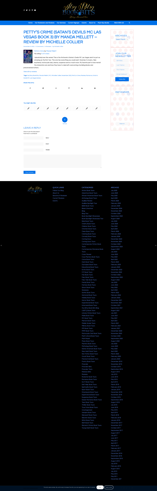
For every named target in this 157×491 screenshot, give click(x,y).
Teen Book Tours (87, 402)
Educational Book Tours (90, 267)
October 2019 (115, 367)
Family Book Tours (88, 282)
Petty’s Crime (39, 51)
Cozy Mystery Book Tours (91, 257)
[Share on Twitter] (43, 88)
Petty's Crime (76, 75)
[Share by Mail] (94, 88)
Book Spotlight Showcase (91, 216)
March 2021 (115, 323)
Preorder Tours (87, 369)
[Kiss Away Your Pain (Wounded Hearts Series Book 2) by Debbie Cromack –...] (1, 245)
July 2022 (114, 282)
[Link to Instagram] (29, 10)
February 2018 (116, 418)
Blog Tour (85, 213)
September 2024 (117, 216)
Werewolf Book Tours (89, 415)
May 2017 (114, 440)
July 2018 (114, 405)
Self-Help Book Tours (89, 384)
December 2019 (116, 361)
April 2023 (114, 259)
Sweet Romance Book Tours (92, 400)
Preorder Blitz (87, 367)
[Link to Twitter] (26, 10)
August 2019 (115, 372)
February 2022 (116, 295)
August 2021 (115, 310)
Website (48, 149)
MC (50, 75)
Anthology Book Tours (89, 198)
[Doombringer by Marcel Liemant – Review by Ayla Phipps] (28, 108)
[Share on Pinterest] (69, 88)
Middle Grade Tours (88, 323)
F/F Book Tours (87, 272)
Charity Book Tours (88, 224)
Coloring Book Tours (89, 234)
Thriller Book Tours (88, 405)
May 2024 (114, 226)
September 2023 (117, 247)
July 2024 (114, 221)
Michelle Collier (58, 46)
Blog (83, 211)
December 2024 (116, 208)
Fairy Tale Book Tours (89, 280)
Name (47, 137)
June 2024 (114, 224)
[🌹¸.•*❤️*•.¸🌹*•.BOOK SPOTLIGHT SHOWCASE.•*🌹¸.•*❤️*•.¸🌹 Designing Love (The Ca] (118, 118)
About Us (56, 193)
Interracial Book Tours (89, 305)
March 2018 (115, 415)
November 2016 (116, 456)
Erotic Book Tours (88, 270)
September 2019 (117, 369)
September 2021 (117, 308)
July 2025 (114, 190)
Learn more (109, 487)
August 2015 (115, 469)
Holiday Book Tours (88, 298)
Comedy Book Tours (89, 236)
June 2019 (114, 377)
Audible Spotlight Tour (89, 203)
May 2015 (114, 474)
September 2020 (117, 338)
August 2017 (115, 433)
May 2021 (114, 318)
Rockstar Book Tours (89, 377)
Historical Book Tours (89, 295)
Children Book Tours (89, 226)
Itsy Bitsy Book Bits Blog (90, 308)
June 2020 (114, 346)
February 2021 (116, 326)
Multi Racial (86, 338)
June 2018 (114, 407)
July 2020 (114, 344)
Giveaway (85, 290)
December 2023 (116, 239)
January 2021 (115, 328)
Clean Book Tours (88, 231)
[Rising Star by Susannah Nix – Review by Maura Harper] (67, 108)
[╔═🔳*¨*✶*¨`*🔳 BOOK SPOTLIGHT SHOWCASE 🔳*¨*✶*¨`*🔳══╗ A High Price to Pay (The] (118, 104)
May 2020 (114, 349)
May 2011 (114, 476)
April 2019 (114, 382)
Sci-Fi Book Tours (88, 382)
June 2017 (114, 438)
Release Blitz (86, 372)
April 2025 (114, 198)
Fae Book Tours (87, 275)
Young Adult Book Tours (90, 428)
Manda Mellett (51, 51)
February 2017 (116, 448)
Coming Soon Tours (88, 241)
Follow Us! (122, 123)
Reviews (48, 46)
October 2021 (115, 305)
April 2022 (114, 290)
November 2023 (116, 241)
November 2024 (116, 211)
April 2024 (114, 229)
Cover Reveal (86, 254)
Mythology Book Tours (89, 346)
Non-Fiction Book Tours (90, 354)
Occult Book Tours (88, 356)
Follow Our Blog (58, 190)
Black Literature (87, 208)
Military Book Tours (88, 326)
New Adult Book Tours (89, 351)
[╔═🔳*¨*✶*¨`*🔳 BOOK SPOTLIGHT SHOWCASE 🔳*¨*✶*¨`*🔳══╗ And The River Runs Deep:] (118, 97)
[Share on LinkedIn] (82, 88)
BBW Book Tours (88, 206)
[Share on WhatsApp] (56, 88)
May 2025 (114, 195)
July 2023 (114, 252)
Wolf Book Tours (87, 423)
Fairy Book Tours (87, 277)
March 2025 (115, 201)
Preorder (85, 364)
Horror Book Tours (88, 300)
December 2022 (116, 270)
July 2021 (114, 313)
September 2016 (117, 458)
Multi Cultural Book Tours (90, 336)
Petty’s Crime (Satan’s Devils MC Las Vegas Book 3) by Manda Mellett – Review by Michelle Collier (62, 37)
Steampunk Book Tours (90, 392)
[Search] (129, 23)
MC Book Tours (87, 318)
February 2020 (116, 356)
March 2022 (115, 292)
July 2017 (114, 435)
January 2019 (115, 389)
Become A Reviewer (60, 195)
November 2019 (116, 364)
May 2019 (114, 379)
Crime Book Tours (88, 259)
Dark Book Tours (87, 262)
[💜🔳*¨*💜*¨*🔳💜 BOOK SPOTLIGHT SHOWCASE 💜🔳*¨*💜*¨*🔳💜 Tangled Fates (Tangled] (125, 111)
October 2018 (115, 397)
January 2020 (115, 359)
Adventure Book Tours (89, 193)
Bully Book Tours (87, 221)
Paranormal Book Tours (90, 359)
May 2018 (114, 410)
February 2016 (116, 466)
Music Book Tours (88, 341)
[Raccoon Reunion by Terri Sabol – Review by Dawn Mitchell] (57, 108)
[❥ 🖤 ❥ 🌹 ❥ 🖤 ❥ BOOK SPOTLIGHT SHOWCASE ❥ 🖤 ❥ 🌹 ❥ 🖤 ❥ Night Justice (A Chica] (125, 97)
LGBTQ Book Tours (88, 310)
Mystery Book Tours (89, 344)
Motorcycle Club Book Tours (91, 333)
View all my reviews (30, 71)
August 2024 (115, 218)
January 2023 (115, 267)
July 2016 (114, 463)
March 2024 (115, 231)
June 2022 (114, 285)
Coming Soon (86, 239)
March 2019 (115, 384)
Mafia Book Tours (88, 315)
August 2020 (115, 341)
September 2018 (117, 400)
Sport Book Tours (88, 389)
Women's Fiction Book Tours (91, 425)
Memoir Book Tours (88, 321)
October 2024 (115, 213)
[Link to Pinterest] (32, 10)
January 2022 (115, 298)
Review (83, 75)
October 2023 (115, 244)
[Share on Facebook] (30, 88)
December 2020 (116, 331)
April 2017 (114, 443)
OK (100, 487)
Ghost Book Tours (88, 287)
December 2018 (116, 392)
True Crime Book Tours (90, 407)
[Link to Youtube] (35, 10)
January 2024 (115, 236)
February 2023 (116, 264)
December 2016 (116, 453)
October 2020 (115, 336)
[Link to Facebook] (24, 10)
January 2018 (115, 420)
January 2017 (115, 451)
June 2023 (114, 254)
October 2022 (115, 275)
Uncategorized (87, 410)
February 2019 (116, 387)
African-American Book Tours (92, 195)
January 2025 (115, 206)
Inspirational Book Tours (90, 303)
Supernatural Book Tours (90, 395)
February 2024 (116, 234)
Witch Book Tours (88, 420)
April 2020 (114, 351)
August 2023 (115, 249)
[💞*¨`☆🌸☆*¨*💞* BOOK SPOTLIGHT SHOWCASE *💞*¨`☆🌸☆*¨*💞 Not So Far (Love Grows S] (118, 111)
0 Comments (39, 46)
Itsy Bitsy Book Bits (33, 75)
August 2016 (115, 461)
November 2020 (116, 333)
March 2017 (115, 446)
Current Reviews (58, 198)
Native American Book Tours (92, 349)
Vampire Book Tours (89, 412)
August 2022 (115, 280)
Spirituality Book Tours (89, 387)
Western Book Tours (89, 418)
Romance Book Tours (89, 379)
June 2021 (114, 315)
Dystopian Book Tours (89, 264)
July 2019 (114, 374)
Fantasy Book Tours (89, 285)
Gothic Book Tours (88, 292)
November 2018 (116, 395)
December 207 (116, 479)
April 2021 (114, 321)
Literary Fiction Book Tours (91, 313)
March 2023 (115, 262)
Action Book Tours (88, 190)
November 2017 (116, 425)
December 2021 (116, 300)
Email (47, 143)
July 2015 (114, 471)
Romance (89, 75)
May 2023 (114, 257)
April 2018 (114, 412)
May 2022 (114, 287)
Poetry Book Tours (88, 361)
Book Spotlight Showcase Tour (92, 218)
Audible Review (87, 201)
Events (55, 201)
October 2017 (115, 428)
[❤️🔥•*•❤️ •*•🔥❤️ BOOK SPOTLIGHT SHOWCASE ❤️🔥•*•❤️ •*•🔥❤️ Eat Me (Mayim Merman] (125, 118)
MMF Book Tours (87, 331)
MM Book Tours (87, 328)
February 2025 (116, 203)
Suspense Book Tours (89, 397)
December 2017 (116, 423)
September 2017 (117, 430)
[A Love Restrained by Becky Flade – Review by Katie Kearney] (77, 108)
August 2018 (115, 402)
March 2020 (115, 354)
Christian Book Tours (89, 229)
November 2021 (116, 303)
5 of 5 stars (45, 54)
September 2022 (117, 277)
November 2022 (66, 75)
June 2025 (114, 193)
